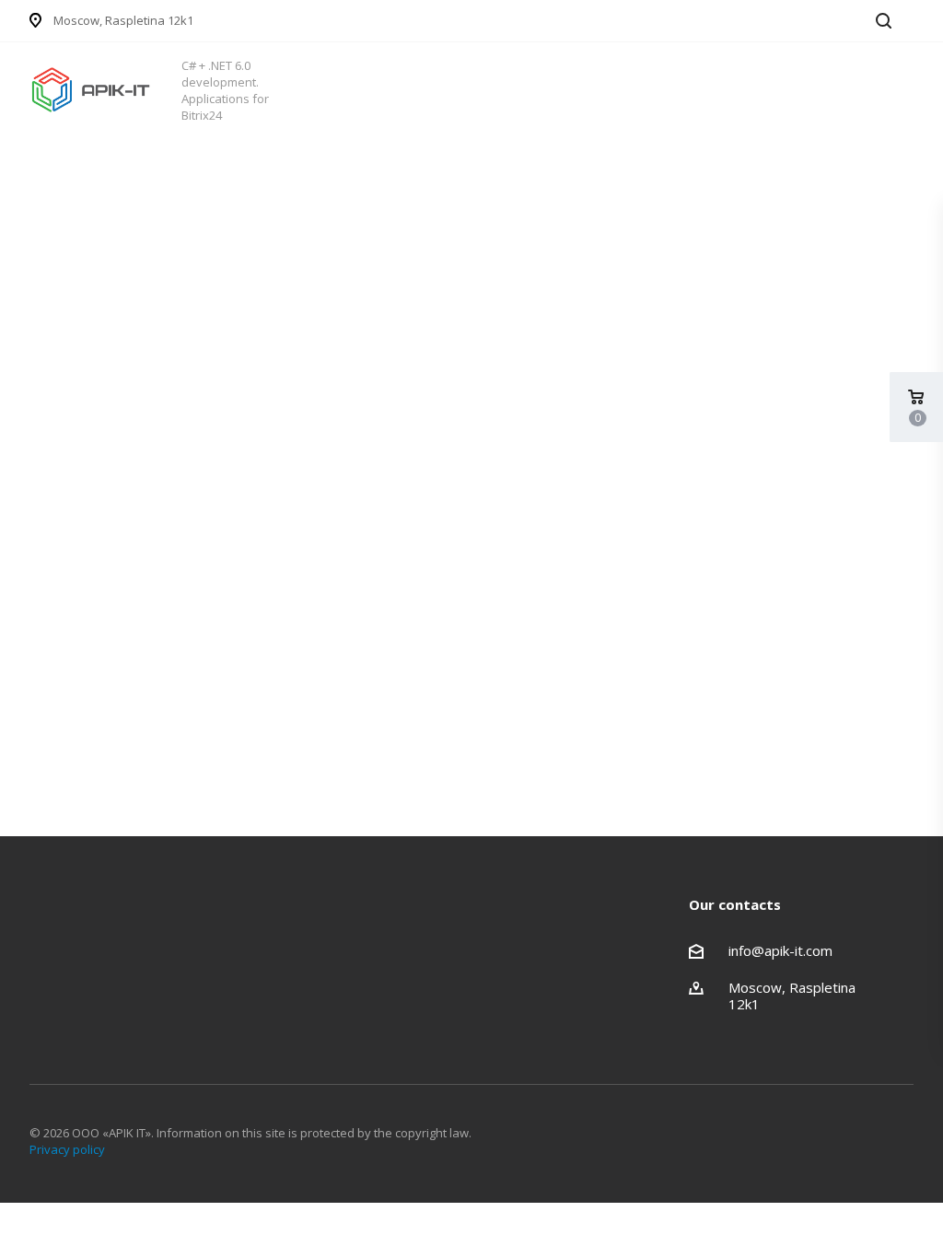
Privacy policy (67, 1149)
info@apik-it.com (780, 950)
